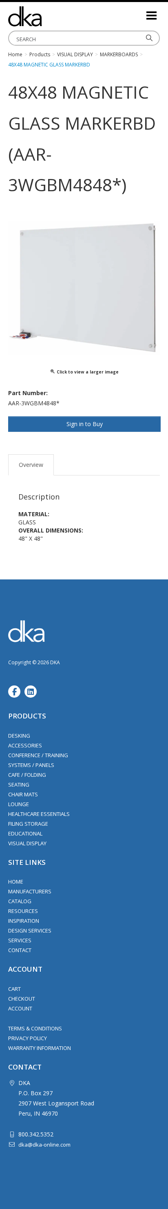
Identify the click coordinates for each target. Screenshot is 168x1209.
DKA (49, 16)
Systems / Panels (31, 765)
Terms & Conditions (35, 1028)
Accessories (25, 745)
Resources (23, 911)
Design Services (29, 930)
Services (19, 940)
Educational (25, 833)
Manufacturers (29, 891)
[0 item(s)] (139, 12)
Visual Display (27, 843)
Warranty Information (39, 1048)
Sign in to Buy (84, 424)
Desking (19, 735)
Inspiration (23, 920)
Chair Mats (23, 794)
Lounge (18, 804)
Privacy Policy (27, 1038)
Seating (18, 784)
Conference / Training (38, 755)
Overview (31, 465)
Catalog (19, 901)
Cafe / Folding (27, 774)
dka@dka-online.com (44, 1144)
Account (20, 1008)
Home (15, 881)
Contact (19, 950)
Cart (14, 988)
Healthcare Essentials (39, 814)
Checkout (21, 998)
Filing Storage (28, 823)
